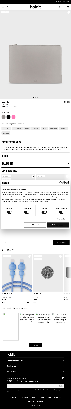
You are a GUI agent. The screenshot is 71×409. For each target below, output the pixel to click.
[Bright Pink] (13, 117)
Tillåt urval (35, 225)
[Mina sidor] (60, 7)
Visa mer (35, 345)
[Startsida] (3, 308)
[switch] (26, 212)
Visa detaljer (61, 219)
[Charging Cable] (17, 273)
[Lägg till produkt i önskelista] (68, 12)
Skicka (60, 386)
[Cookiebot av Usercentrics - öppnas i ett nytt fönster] (61, 182)
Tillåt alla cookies (57, 225)
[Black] (8, 117)
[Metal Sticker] (48, 273)
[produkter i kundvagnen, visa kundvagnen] (68, 7)
